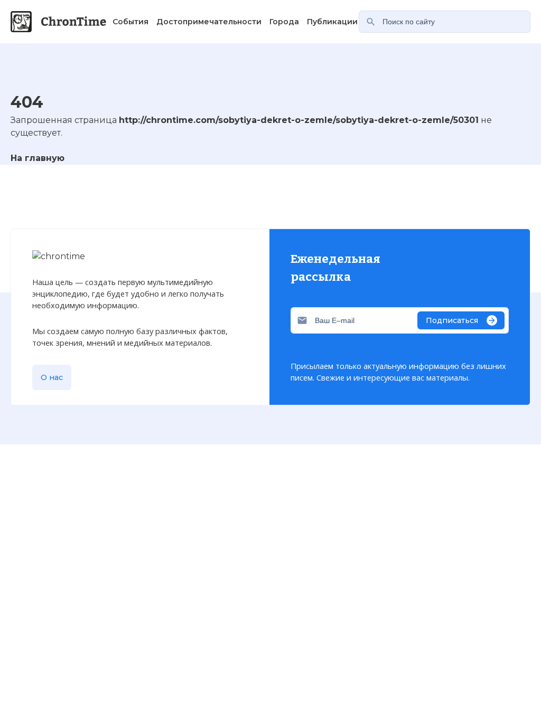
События (130, 21)
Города (284, 21)
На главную (37, 158)
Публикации (332, 21)
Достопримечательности (209, 21)
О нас (52, 377)
